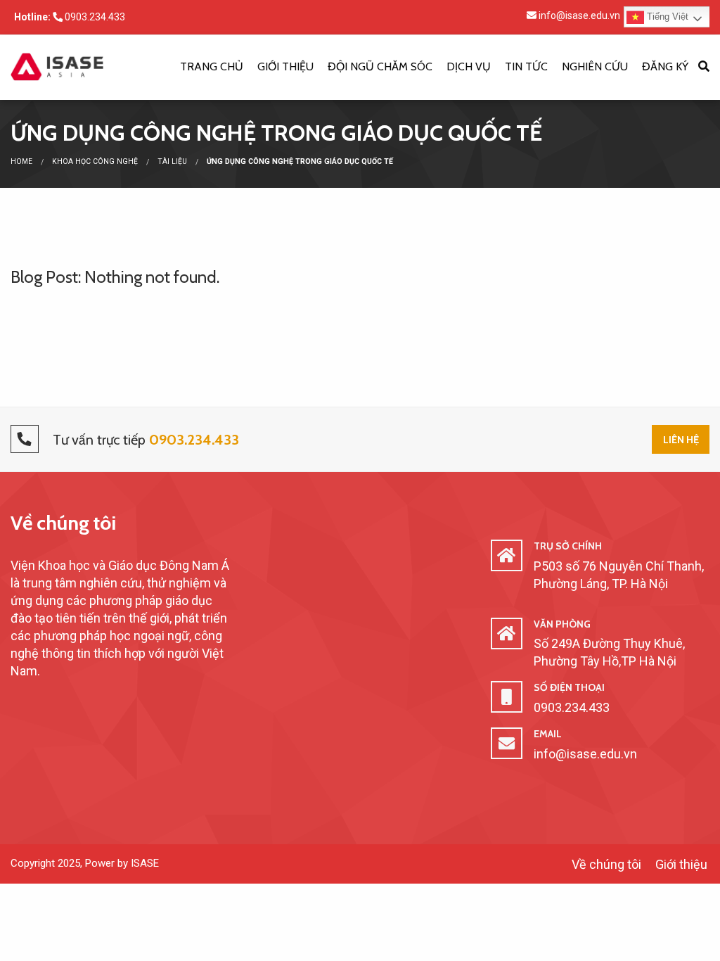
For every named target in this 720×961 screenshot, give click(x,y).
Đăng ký (665, 66)
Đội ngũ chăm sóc (380, 66)
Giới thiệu (285, 66)
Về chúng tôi (63, 523)
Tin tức (526, 66)
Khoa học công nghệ (95, 161)
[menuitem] (211, 67)
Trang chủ (211, 66)
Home (21, 161)
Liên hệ (681, 439)
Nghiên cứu (595, 66)
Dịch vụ (468, 66)
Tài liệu (172, 161)
